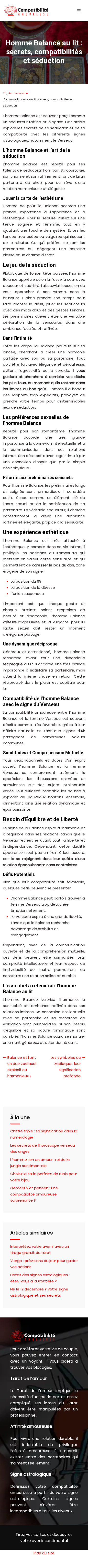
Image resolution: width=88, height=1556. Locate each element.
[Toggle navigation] (79, 10)
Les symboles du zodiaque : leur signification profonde (66, 1066)
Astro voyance (18, 93)
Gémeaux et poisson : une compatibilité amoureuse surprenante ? (34, 1194)
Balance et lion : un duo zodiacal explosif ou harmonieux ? (21, 1066)
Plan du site (44, 1553)
